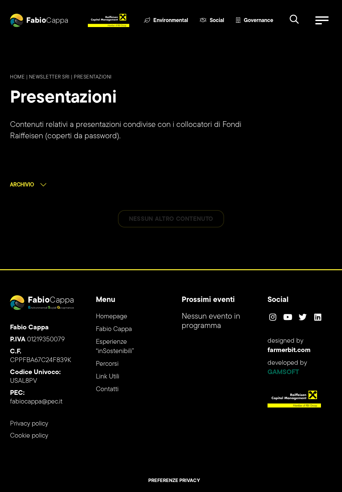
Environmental (170, 20)
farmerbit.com (289, 350)
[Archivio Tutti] (28, 184)
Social (217, 20)
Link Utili (107, 376)
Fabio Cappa (114, 329)
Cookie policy (29, 436)
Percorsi (107, 364)
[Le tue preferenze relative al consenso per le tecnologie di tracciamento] (174, 480)
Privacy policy (29, 424)
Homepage (111, 316)
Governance (258, 20)
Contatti (107, 389)
